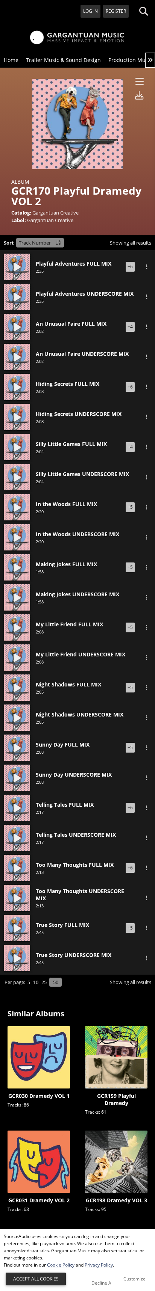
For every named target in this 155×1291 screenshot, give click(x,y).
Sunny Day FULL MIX (63, 740)
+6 (130, 266)
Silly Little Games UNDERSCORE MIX (82, 470)
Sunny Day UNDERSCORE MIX (74, 770)
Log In (90, 11)
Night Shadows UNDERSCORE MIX (79, 710)
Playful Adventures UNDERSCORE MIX (85, 289)
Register (116, 11)
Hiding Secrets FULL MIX (67, 380)
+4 (130, 327)
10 (35, 988)
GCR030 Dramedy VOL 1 (39, 1101)
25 (44, 988)
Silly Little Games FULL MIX (71, 440)
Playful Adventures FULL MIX (73, 259)
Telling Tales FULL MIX (65, 800)
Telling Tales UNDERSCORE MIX (76, 830)
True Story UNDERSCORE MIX (73, 957)
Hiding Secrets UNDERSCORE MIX (79, 410)
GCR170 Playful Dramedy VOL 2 (69, 268)
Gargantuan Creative (55, 212)
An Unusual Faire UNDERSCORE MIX (82, 350)
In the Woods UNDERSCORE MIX (77, 530)
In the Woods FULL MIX (66, 500)
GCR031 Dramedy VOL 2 (39, 1206)
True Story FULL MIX (62, 927)
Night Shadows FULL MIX (68, 680)
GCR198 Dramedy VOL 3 (116, 1206)
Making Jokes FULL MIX (66, 560)
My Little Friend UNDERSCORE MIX (80, 650)
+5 (130, 507)
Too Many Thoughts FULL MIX (75, 861)
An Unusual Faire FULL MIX (71, 320)
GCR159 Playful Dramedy (116, 1105)
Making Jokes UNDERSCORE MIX (77, 590)
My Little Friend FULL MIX (69, 620)
